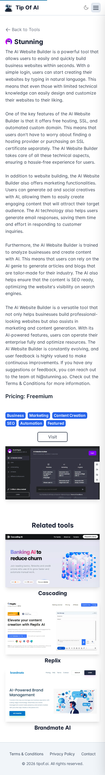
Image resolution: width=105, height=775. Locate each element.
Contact (88, 753)
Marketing (38, 415)
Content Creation (70, 415)
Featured (56, 423)
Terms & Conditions (26, 753)
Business (15, 415)
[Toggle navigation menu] (96, 7)
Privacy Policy (62, 753)
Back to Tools (26, 29)
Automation (31, 423)
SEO (11, 423)
